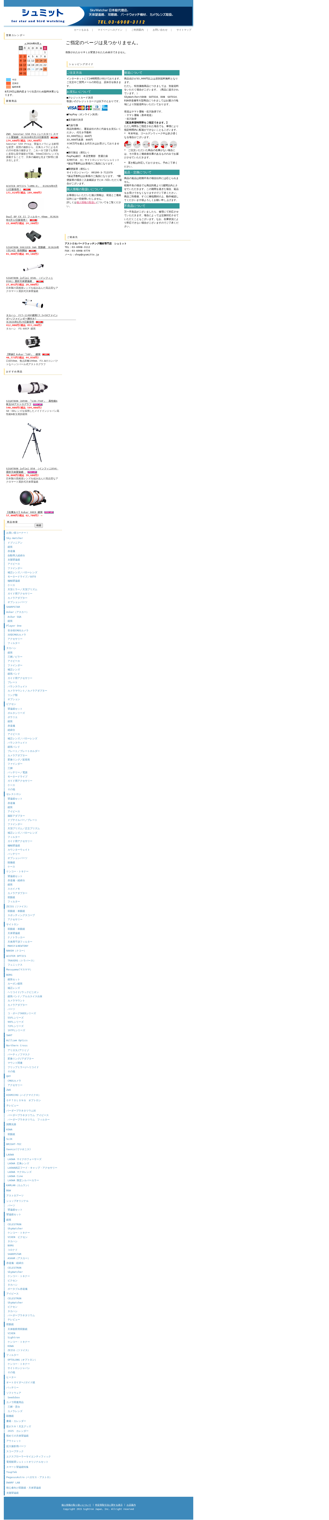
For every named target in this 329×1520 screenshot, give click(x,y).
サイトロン (12, 924)
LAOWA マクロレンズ (20, 1172)
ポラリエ (13, 717)
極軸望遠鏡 (14, 580)
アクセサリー (15, 638)
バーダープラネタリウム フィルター (29, 1119)
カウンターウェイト (19, 849)
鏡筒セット (14, 979)
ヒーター (11, 1377)
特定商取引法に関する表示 (109, 1505)
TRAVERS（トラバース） (22, 960)
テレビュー (12, 1105)
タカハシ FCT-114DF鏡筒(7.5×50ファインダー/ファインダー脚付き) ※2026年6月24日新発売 (41, 318)
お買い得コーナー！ (17, 532)
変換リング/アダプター (21, 1058)
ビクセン (11, 704)
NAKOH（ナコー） (16, 950)
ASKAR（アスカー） (19, 1258)
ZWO (8, 1089)
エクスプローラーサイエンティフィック (28, 1456)
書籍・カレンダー (16, 1421)
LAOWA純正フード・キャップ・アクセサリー (32, 1167)
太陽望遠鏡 (14, 559)
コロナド (13, 1249)
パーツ (11, 1009)
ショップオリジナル (17, 1200)
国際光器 (11, 1124)
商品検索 (12, 522)
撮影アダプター (16, 815)
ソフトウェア (13, 1392)
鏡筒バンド (14, 673)
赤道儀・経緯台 (16, 880)
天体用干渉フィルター (20, 941)
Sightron (14, 1337)
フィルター (14, 643)
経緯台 (11, 729)
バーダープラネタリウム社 (21, 1110)
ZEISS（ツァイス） (17, 906)
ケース (11, 585)
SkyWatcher (15, 1228)
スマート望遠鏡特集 (17, 1467)
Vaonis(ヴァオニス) (18, 1149)
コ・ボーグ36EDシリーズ (22, 1013)
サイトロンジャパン (19, 1368)
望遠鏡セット (15, 708)
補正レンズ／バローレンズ (22, 572)
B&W (8, 1190)
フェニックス (15, 964)
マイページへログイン (110, 29)
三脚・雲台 (14, 1406)
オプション (14, 699)
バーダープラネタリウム (21, 1315)
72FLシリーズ (16, 1026)
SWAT (9, 1035)
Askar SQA (14, 616)
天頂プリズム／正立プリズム (24, 828)
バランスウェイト (17, 686)
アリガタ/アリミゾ (18, 1050)
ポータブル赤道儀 (17, 1288)
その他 (11, 789)
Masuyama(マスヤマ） (19, 969)
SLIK (9, 1139)
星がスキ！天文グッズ (18, 1426)
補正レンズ (14, 669)
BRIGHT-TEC (14, 1144)
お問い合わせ (160, 29)
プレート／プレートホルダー (24, 751)
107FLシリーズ (16, 1030)
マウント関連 (15, 1062)
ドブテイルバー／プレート (22, 820)
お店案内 (131, 1505)
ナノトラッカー (16, 937)
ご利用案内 (137, 29)
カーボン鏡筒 (15, 983)
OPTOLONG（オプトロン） (22, 1359)
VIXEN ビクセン (18, 1237)
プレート (13, 682)
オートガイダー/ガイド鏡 (20, 1382)
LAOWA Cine (15, 1176)
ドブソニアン (15, 542)
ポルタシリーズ (16, 713)
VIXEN (11, 1333)
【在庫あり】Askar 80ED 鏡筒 (24, 512)
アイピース (14, 563)
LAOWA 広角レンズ (18, 1163)
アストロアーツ (15, 1195)
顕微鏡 (11, 862)
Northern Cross (17, 1045)
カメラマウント (16, 1000)
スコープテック (15, 1451)
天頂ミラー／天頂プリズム (22, 589)
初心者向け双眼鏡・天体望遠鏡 (23, 1487)
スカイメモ (14, 888)
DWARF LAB (13, 1482)
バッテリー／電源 (17, 772)
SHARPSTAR (13, 606)
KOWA (9, 1129)
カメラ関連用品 (15, 1402)
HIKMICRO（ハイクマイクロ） (23, 1095)
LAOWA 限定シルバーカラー (23, 1180)
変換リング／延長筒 (19, 759)
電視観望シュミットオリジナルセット (27, 1461)
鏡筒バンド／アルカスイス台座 (25, 996)
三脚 (10, 768)
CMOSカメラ (14, 1080)
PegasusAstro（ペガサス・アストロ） (29, 1477)
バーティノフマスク (19, 1054)
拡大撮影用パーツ (16, 1446)
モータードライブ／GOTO (22, 576)
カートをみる (81, 29)
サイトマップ (183, 29)
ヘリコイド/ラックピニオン (23, 992)
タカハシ (11, 648)
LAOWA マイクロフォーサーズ (25, 1159)
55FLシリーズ (16, 1017)
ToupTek (11, 1472)
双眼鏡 (11, 897)
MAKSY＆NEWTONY (18, 945)
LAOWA (10, 1154)
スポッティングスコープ (21, 915)
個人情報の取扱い (86, 202)
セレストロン (13, 794)
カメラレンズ (15, 1411)
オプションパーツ (17, 602)
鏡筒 (10, 546)
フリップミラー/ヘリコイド (23, 1067)
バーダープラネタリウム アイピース (28, 1115)
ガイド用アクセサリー (20, 593)
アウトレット (13, 1440)
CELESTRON (14, 1224)
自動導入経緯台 (16, 555)
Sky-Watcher (14, 538)
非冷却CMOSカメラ (18, 630)
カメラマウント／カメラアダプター (27, 690)
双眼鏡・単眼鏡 (16, 911)
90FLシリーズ (16, 1021)
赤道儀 (11, 551)
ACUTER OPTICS (16, 956)
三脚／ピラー (15, 656)
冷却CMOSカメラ (17, 634)
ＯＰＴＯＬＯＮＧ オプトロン (23, 1100)
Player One (14, 625)
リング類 (13, 695)
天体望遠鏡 (14, 933)
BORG (9, 974)
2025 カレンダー (18, 1431)
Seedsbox (14, 1397)
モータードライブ (17, 776)
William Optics (17, 1040)
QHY (8, 1076)
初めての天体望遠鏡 (17, 1435)
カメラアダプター (17, 597)
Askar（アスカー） (17, 612)
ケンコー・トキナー (17, 871)
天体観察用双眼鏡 (17, 1329)
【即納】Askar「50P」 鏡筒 (23, 354)
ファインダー (15, 568)
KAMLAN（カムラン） (18, 1185)
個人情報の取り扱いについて (76, 1505)
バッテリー (14, 853)
